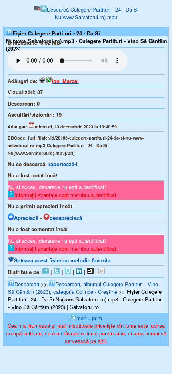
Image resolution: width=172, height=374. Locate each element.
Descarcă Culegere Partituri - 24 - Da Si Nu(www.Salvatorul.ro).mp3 (92, 13)
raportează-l (63, 164)
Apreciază (26, 218)
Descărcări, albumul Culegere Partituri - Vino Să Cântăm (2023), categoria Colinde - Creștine (83, 287)
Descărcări (26, 284)
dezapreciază (66, 218)
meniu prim (89, 318)
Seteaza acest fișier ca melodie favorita (62, 260)
